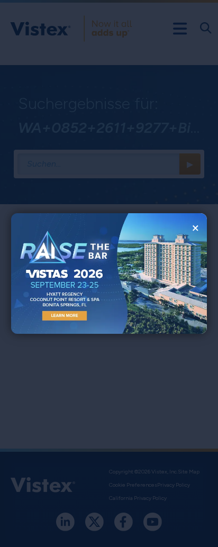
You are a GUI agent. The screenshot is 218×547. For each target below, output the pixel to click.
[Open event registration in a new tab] (60, 273)
